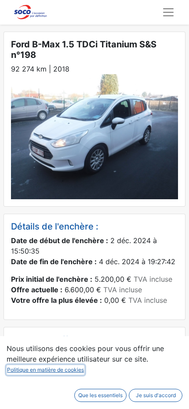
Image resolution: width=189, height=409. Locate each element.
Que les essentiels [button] (100, 395)
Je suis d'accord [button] (156, 395)
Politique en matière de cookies (45, 369)
